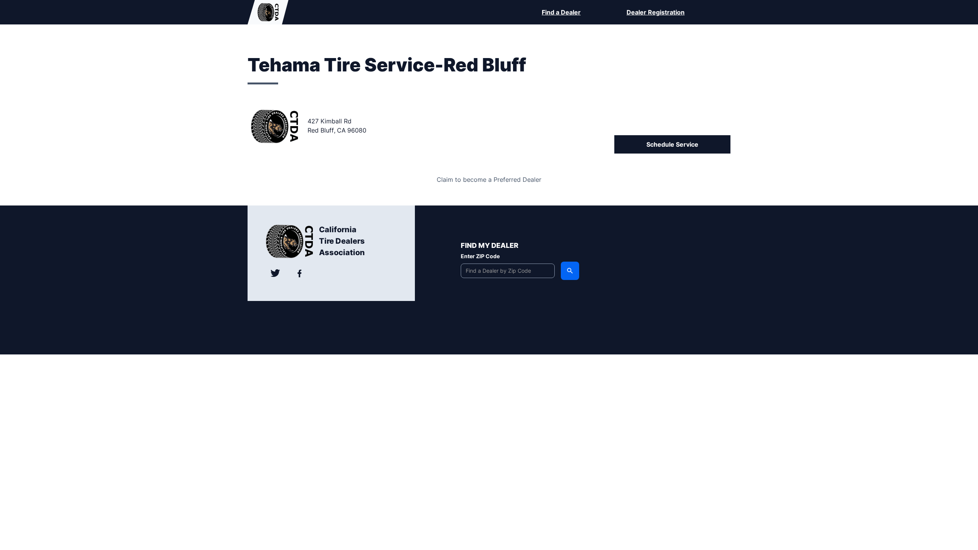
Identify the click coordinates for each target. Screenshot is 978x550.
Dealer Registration (656, 12)
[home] (268, 12)
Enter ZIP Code (480, 256)
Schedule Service (672, 144)
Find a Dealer (561, 12)
